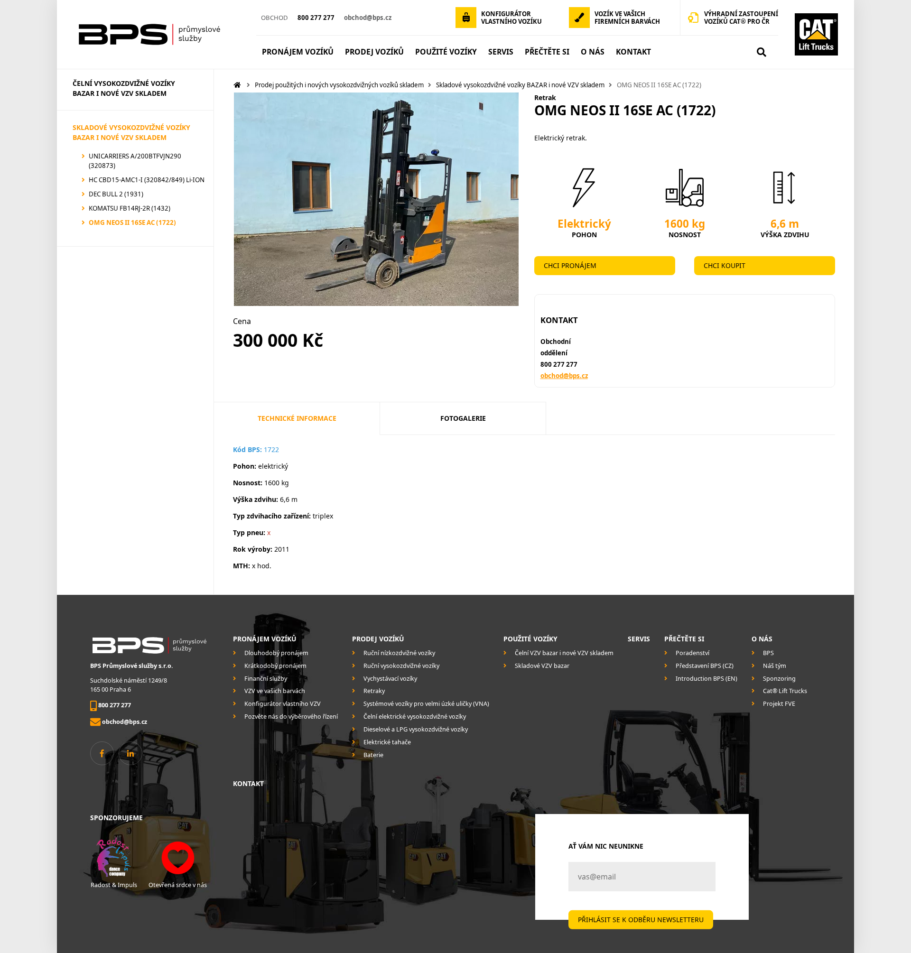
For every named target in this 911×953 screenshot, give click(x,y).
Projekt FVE (779, 704)
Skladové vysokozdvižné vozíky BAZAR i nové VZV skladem (520, 85)
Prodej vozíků (378, 638)
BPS (768, 653)
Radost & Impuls (114, 885)
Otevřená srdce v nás (178, 885)
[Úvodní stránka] (159, 34)
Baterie (373, 755)
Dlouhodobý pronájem (276, 653)
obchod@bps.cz (564, 375)
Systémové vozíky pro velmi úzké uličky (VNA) (426, 704)
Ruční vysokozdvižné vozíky (401, 666)
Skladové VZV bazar (542, 666)
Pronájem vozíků (264, 638)
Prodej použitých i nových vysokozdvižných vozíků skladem (339, 85)
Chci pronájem (570, 265)
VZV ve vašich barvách (274, 691)
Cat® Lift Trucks (785, 691)
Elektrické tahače (387, 742)
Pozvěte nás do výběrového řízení (291, 716)
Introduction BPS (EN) (706, 679)
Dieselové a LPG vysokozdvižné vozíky (415, 729)
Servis (639, 638)
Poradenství (692, 653)
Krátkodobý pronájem (275, 666)
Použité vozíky (530, 638)
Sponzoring (779, 679)
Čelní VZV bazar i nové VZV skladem (564, 653)
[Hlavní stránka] (237, 85)
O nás (762, 638)
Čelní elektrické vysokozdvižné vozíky (414, 716)
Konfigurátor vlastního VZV (282, 704)
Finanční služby (265, 679)
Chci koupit (724, 265)
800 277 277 (558, 364)
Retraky (374, 691)
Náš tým (774, 666)
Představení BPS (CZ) (705, 666)
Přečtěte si (684, 638)
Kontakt (248, 783)
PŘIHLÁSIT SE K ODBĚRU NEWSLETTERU (641, 919)
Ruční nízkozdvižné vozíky (399, 653)
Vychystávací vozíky (390, 679)
